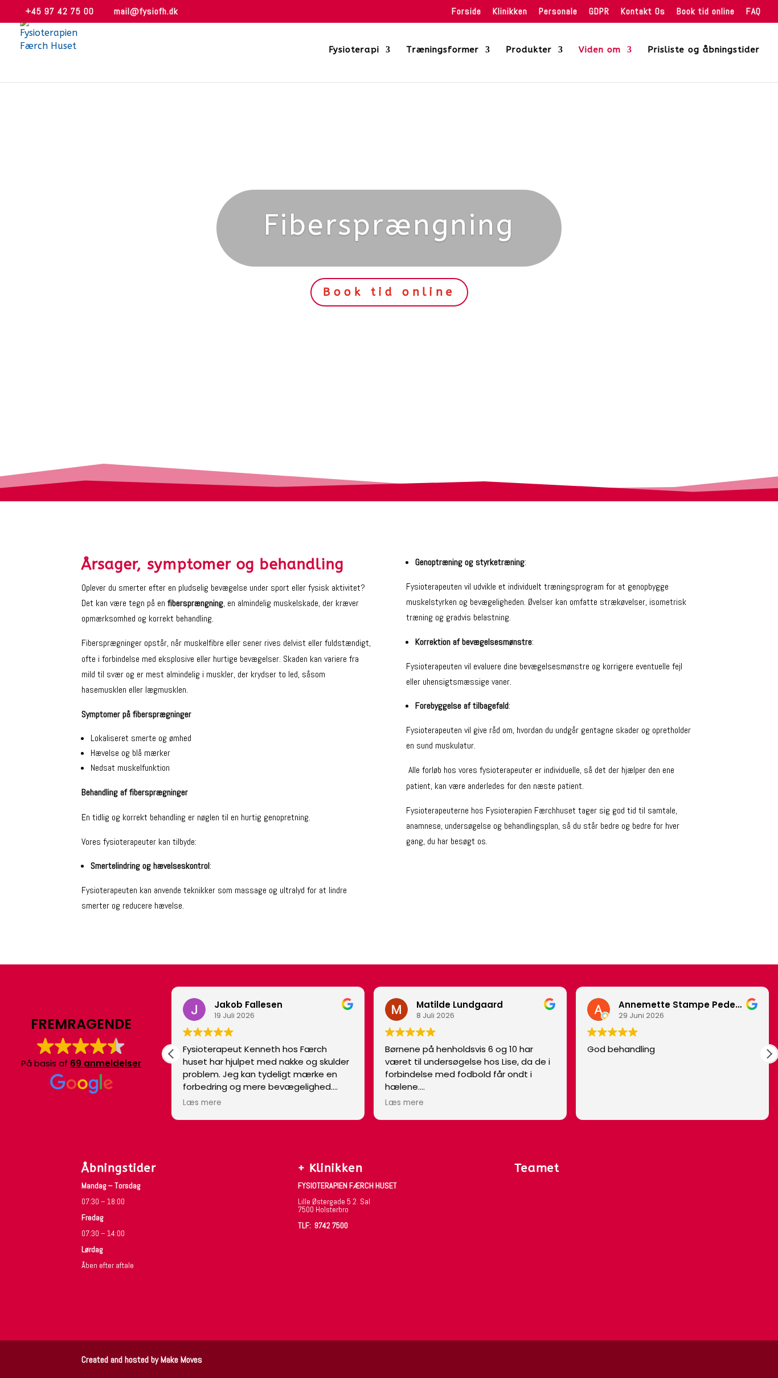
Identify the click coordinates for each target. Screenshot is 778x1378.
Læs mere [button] (202, 1103)
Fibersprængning (389, 225)
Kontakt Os (643, 12)
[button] (768, 1053)
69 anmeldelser (105, 1063)
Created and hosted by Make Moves (141, 1359)
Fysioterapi (354, 50)
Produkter (529, 50)
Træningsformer (442, 50)
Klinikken (510, 12)
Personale (558, 12)
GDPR (599, 12)
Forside (466, 12)
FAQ (753, 12)
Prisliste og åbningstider (704, 50)
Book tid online (706, 12)
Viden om (600, 50)
